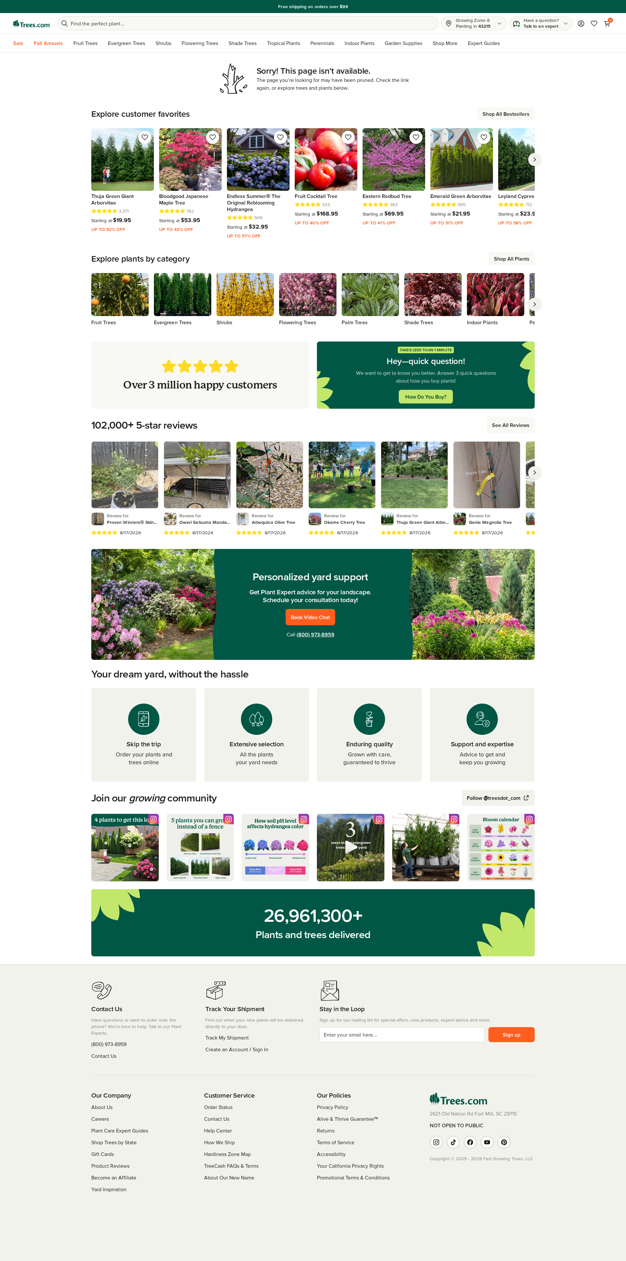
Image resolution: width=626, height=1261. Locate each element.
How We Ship (219, 1142)
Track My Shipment (227, 1038)
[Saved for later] (145, 137)
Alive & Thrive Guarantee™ (347, 1119)
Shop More (445, 43)
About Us (101, 1107)
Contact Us (103, 1056)
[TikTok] (453, 1142)
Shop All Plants (511, 259)
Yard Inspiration (109, 1189)
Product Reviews (110, 1166)
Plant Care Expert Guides (119, 1130)
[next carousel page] (534, 159)
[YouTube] (487, 1142)
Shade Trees (243, 43)
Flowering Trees (200, 43)
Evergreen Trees (126, 43)
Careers (100, 1119)
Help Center (218, 1130)
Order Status (218, 1107)
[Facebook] (470, 1142)
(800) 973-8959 (316, 634)
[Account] (581, 23)
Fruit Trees (85, 43)
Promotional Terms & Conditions (353, 1177)
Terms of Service (335, 1142)
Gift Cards (102, 1154)
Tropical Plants (283, 43)
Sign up (511, 1035)
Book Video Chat (310, 617)
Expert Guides (484, 43)
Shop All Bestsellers (506, 114)
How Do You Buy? (425, 397)
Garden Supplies (403, 43)
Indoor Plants (359, 43)
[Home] (31, 23)
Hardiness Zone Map (227, 1154)
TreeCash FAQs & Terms (231, 1166)
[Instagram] (436, 1142)
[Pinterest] (504, 1142)
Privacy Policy (332, 1107)
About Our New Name (229, 1177)
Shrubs (163, 43)
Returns (326, 1130)
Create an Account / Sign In (236, 1049)
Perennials (322, 43)
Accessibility (331, 1154)
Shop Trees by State (114, 1142)
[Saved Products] (594, 23)
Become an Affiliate (113, 1177)
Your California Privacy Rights (350, 1166)
